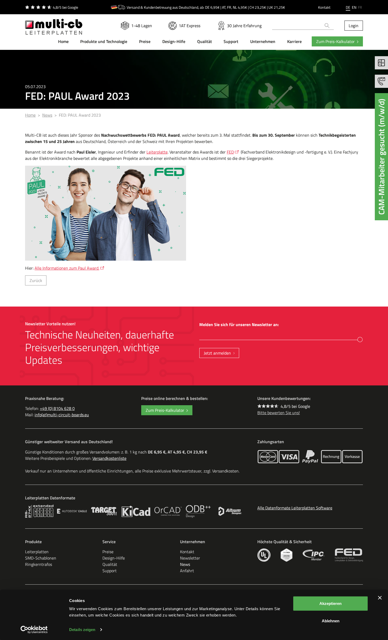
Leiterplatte (157, 152)
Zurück (36, 280)
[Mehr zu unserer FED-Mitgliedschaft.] (349, 555)
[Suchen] (327, 25)
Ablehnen (330, 620)
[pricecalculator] (381, 62)
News (185, 564)
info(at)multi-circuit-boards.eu (62, 415)
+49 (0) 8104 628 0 (57, 408)
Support (109, 570)
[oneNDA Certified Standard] (286, 555)
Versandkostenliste (109, 458)
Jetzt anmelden (217, 353)
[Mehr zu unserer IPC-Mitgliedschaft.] (313, 555)
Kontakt (324, 7)
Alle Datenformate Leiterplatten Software (294, 508)
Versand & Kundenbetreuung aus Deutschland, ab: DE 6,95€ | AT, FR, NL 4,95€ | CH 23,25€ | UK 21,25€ (206, 7)
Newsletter (190, 558)
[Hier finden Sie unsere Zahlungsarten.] (267, 457)
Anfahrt (187, 570)
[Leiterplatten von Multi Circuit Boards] (53, 23)
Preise (107, 551)
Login (353, 25)
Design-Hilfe (113, 558)
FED (230, 152)
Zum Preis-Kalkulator (335, 41)
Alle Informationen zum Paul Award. (67, 268)
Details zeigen (82, 629)
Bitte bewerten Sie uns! (278, 412)
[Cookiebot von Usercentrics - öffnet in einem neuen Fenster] (34, 630)
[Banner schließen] (380, 598)
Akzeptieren (330, 603)
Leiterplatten (37, 551)
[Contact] (381, 81)
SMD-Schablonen (40, 558)
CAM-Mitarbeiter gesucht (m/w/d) (381, 157)
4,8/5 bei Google (295, 406)
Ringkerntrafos (38, 564)
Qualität (109, 564)
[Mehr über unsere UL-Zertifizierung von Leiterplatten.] (264, 555)
